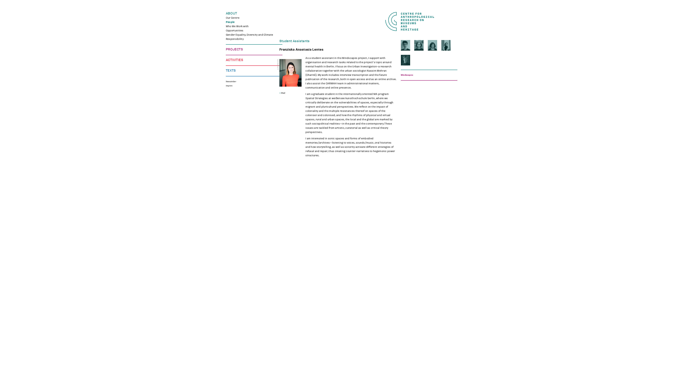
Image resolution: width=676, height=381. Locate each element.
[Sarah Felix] (432, 45)
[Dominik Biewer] (405, 45)
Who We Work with (237, 26)
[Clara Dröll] (419, 45)
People (230, 22)
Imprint (229, 85)
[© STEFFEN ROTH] (290, 73)
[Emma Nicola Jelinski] (446, 45)
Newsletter (231, 81)
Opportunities (234, 30)
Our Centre (232, 18)
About (231, 13)
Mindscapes (407, 75)
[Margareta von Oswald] (405, 60)
